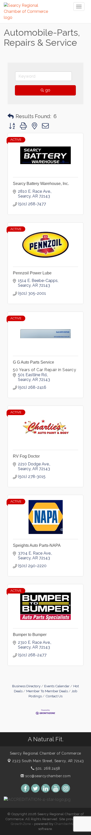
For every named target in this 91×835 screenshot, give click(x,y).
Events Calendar (57, 686)
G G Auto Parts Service (33, 362)
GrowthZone (21, 824)
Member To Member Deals (47, 691)
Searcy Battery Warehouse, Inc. (41, 183)
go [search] (47, 90)
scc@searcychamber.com (47, 776)
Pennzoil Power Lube (32, 273)
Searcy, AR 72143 (48, 761)
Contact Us (54, 696)
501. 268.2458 (47, 768)
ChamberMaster (67, 824)
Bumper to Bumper (30, 634)
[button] (11, 116)
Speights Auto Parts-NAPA (37, 545)
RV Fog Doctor (26, 456)
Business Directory (26, 686)
